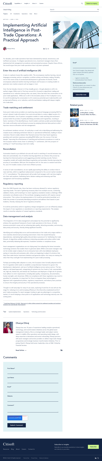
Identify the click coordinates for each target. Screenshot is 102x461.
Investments (17, 13)
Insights (26, 3)
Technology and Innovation (39, 311)
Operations (24, 13)
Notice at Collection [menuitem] (43, 458)
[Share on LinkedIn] (44, 49)
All (11, 13)
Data (31, 13)
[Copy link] (48, 49)
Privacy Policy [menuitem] (34, 458)
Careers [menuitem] (24, 449)
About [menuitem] (18, 449)
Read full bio (20, 350)
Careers (41, 3)
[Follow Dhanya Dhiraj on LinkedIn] (61, 350)
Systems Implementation (15, 311)
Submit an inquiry (91, 3)
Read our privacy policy (79, 83)
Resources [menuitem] (6, 449)
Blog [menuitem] (12, 449)
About (34, 3)
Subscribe (93, 447)
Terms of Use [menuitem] (26, 458)
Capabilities (17, 3)
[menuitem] (95, 458)
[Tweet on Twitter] (46, 49)
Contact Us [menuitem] (31, 449)
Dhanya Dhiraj (22, 323)
